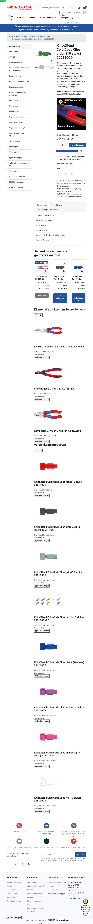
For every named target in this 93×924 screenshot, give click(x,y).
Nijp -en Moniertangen (17, 117)
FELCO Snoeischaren (17, 177)
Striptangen (13, 147)
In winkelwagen (78, 145)
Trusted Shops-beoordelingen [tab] (48, 210)
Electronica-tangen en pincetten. (17, 93)
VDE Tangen (11, 890)
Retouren (30, 897)
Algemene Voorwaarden (36, 886)
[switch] (85, 914)
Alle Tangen (13, 52)
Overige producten (16, 122)
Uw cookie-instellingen (56, 894)
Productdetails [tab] (56, 205)
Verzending (31, 882)
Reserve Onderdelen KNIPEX (16, 134)
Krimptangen (14, 111)
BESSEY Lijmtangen (16, 182)
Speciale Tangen (15, 158)
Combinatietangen (16, 87)
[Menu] (89, 898)
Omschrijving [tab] (42, 205)
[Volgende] (41, 315)
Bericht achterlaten (34, 901)
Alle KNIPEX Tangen (14, 882)
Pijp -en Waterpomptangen (19, 128)
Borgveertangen (15, 76)
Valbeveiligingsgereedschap (19, 164)
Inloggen (51, 886)
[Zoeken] (85, 12)
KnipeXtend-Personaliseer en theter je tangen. (33, 37)
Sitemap (30, 905)
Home (11, 37)
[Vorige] (36, 315)
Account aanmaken (55, 890)
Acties (9, 886)
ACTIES (12, 57)
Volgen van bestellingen (57, 882)
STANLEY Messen (16, 188)
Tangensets (13, 152)
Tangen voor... (14, 171)
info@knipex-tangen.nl (76, 898)
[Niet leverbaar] (42, 267)
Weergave (42, 295)
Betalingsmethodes (34, 894)
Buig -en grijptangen (16, 82)
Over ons (30, 890)
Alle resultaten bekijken (68, 23)
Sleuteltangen (14, 141)
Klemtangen (13, 101)
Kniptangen (13, 106)
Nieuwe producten (16, 62)
